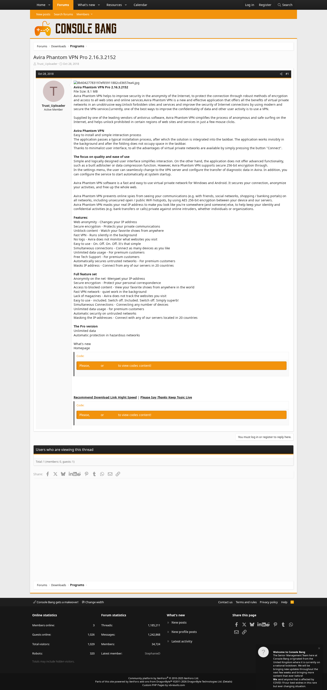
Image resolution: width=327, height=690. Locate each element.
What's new (86, 5)
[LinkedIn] (71, 474)
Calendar (140, 5)
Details (227, 681)
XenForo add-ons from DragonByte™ (150, 681)
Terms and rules (246, 602)
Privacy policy (269, 602)
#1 (287, 74)
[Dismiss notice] (319, 649)
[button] (49, 5)
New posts (43, 14)
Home (41, 5)
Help (284, 602)
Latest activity (182, 641)
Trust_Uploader (47, 64)
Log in (96, 365)
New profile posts (184, 632)
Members (83, 14)
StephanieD (152, 653)
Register (111, 365)
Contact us (225, 602)
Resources (114, 5)
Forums (63, 5)
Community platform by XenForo (163, 678)
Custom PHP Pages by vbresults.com (163, 685)
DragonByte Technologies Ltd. (204, 681)
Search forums (63, 14)
